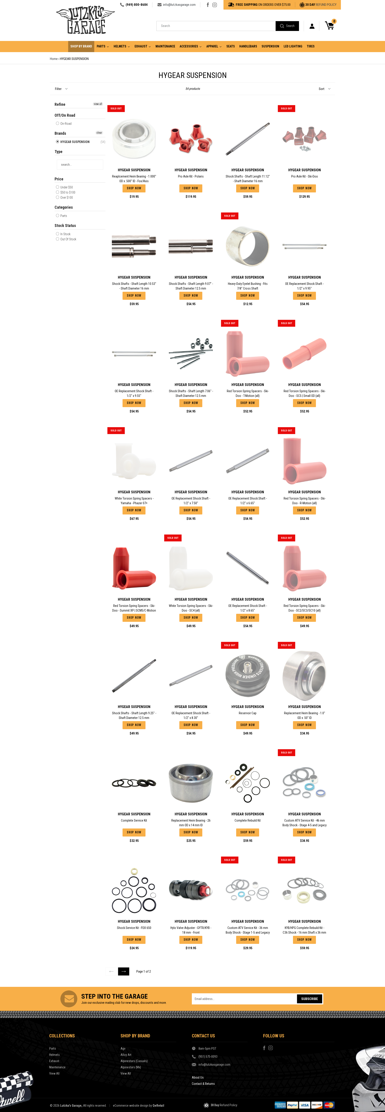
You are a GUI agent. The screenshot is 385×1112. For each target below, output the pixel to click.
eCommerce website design (130, 1105)
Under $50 (66, 187)
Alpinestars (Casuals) (134, 1061)
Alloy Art (126, 1055)
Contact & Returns (203, 1083)
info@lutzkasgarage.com (179, 5)
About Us (198, 1077)
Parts (63, 216)
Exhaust (54, 1061)
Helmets (54, 1055)
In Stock (65, 234)
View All (54, 1073)
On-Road (66, 123)
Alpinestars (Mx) (131, 1067)
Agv (123, 1048)
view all (98, 104)
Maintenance (57, 1067)
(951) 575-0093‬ (208, 1056)
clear (99, 132)
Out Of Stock (68, 239)
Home (54, 59)
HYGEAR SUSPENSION (75, 142)
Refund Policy (326, 5)
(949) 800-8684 (137, 5)
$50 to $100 (67, 192)
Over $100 (66, 197)
